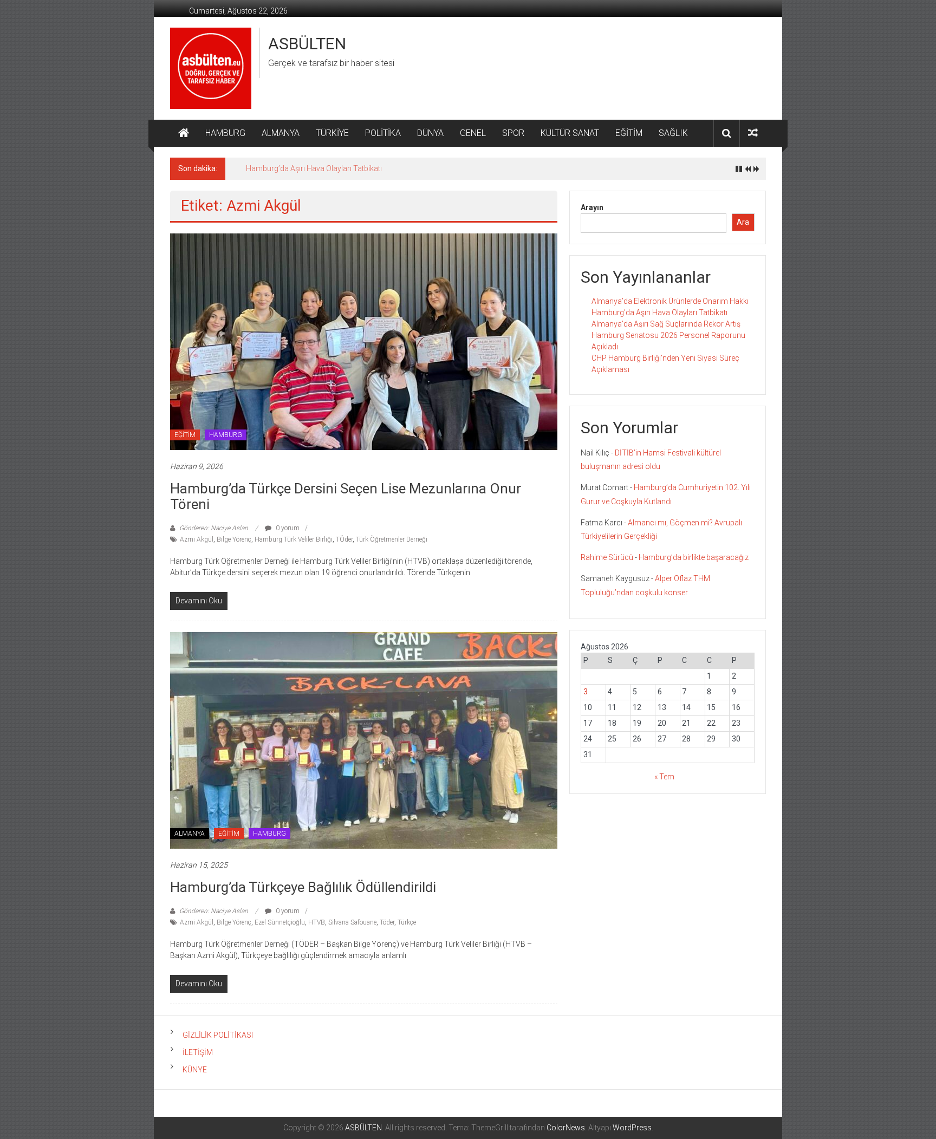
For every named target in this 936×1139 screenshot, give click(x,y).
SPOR (513, 133)
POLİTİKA (383, 133)
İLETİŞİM (198, 1052)
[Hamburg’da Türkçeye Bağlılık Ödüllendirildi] (363, 740)
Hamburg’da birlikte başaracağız (694, 557)
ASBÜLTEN (307, 43)
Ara (743, 222)
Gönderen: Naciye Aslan (214, 528)
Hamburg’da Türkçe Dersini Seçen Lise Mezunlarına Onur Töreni (345, 496)
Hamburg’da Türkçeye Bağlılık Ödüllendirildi (303, 887)
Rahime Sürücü (607, 557)
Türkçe (407, 922)
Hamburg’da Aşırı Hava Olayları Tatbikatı (314, 168)
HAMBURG (225, 133)
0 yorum (287, 528)
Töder (387, 922)
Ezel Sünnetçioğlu (280, 922)
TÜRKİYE (332, 133)
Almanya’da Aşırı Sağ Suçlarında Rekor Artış (666, 324)
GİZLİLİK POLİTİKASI (218, 1035)
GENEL (473, 133)
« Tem (664, 776)
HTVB (316, 922)
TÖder (344, 539)
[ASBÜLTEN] (183, 133)
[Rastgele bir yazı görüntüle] (753, 133)
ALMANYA (281, 133)
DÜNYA (430, 133)
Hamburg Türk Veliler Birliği (294, 539)
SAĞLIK (673, 133)
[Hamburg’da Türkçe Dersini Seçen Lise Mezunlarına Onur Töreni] (363, 341)
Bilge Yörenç (234, 539)
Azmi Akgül (196, 539)
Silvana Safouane (352, 922)
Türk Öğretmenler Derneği (391, 539)
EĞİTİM (628, 133)
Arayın (592, 207)
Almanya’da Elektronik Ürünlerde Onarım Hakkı (670, 301)
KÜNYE (195, 1069)
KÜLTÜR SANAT (570, 133)
